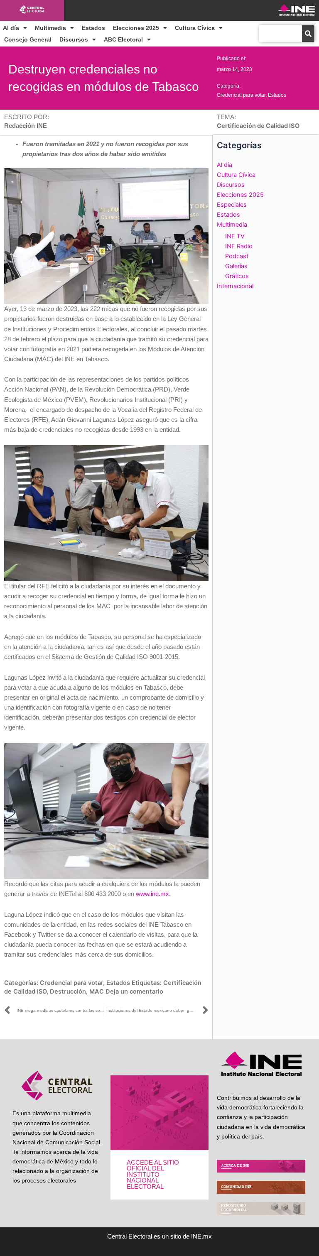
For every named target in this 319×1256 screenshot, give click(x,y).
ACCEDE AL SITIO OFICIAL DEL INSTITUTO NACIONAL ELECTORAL (153, 1174)
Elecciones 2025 (136, 27)
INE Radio (239, 246)
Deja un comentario (134, 991)
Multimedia (50, 27)
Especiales (232, 204)
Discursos (73, 39)
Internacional (235, 286)
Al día (11, 27)
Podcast (236, 256)
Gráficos (237, 276)
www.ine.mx (152, 894)
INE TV (235, 236)
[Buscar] (308, 33)
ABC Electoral (123, 39)
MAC (96, 991)
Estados (93, 27)
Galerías (236, 266)
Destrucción (68, 991)
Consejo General (28, 39)
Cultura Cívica (195, 27)
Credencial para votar (241, 95)
